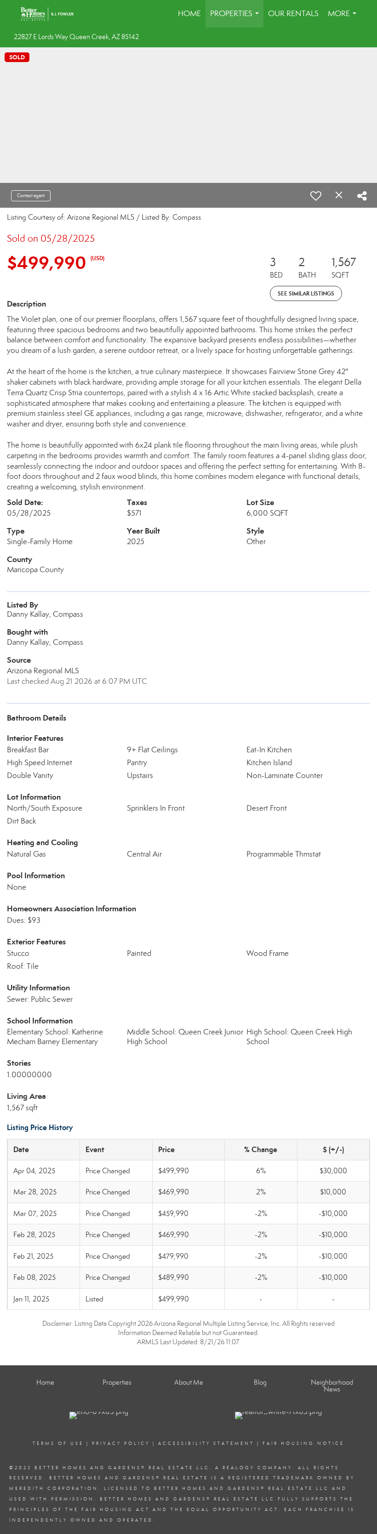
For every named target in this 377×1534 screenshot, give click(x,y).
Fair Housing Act (115, 1509)
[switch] (315, 195)
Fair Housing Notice (303, 1443)
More (344, 18)
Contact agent (31, 196)
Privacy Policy (121, 1443)
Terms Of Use (58, 1443)
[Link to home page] (51, 14)
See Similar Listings (306, 293)
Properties (236, 18)
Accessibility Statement (206, 1443)
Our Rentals (293, 13)
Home (189, 13)
